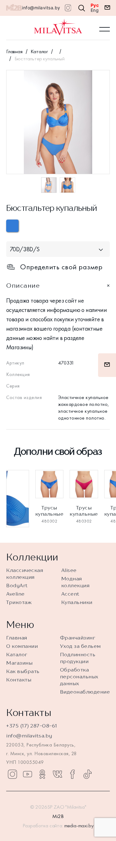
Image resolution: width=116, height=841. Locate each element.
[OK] (42, 774)
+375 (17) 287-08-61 (31, 726)
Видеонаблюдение (85, 692)
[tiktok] (87, 774)
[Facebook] (72, 774)
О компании (22, 646)
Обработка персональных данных (79, 676)
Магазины (19, 663)
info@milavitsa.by (41, 7)
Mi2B (57, 816)
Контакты (18, 679)
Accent (70, 594)
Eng (95, 10)
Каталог (39, 51)
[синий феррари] (12, 226)
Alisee (69, 570)
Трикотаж (19, 602)
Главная (14, 51)
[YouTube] (27, 774)
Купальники (76, 602)
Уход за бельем (80, 646)
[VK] (57, 774)
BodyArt (17, 585)
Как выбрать (23, 671)
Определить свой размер (61, 267)
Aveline (15, 594)
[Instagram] (12, 774)
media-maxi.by (79, 825)
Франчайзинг (78, 637)
